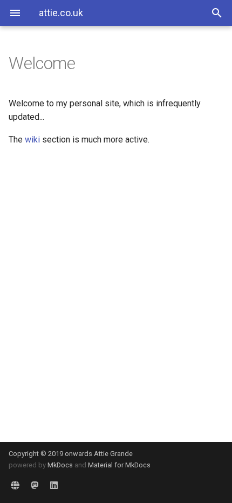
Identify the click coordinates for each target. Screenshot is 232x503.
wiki (32, 139)
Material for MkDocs (119, 465)
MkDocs (60, 465)
